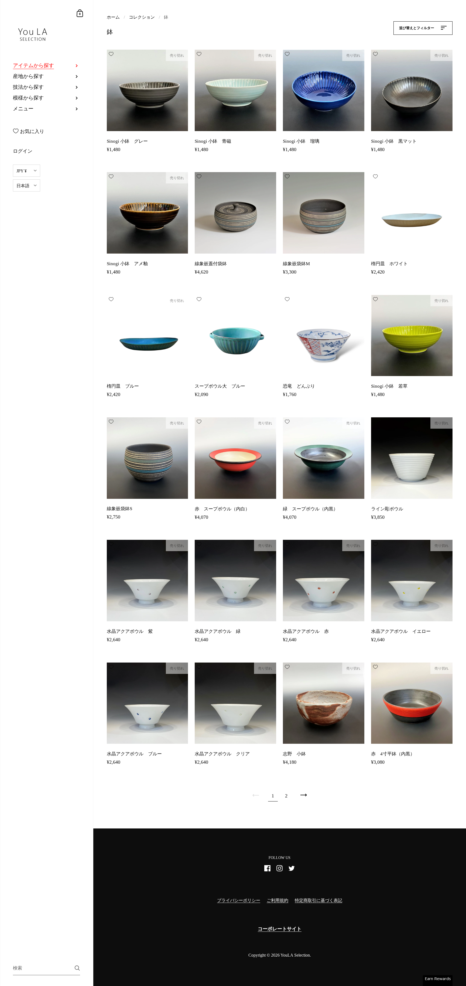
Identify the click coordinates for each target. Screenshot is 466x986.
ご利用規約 (277, 900)
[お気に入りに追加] (111, 54)
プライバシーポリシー (238, 900)
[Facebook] (267, 870)
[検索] (77, 968)
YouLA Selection (295, 955)
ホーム (113, 17)
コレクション (142, 17)
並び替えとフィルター (417, 28)
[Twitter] (291, 870)
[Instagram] (279, 870)
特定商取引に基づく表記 (318, 900)
